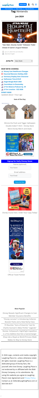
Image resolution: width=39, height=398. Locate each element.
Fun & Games (9, 9)
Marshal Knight (10, 54)
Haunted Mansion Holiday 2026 (15, 74)
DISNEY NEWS (6, 92)
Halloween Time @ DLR (12, 79)
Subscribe (23, 4)
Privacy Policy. (30, 378)
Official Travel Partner (16, 275)
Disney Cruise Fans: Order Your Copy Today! (19, 213)
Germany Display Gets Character (16, 77)
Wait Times (19, 9)
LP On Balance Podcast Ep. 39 (15, 87)
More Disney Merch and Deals (20, 129)
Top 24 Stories (29, 9)
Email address (19, 172)
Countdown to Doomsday (13, 84)
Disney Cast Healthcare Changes (16, 71)
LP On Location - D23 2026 (13, 89)
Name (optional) (19, 164)
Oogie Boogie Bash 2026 (13, 82)
